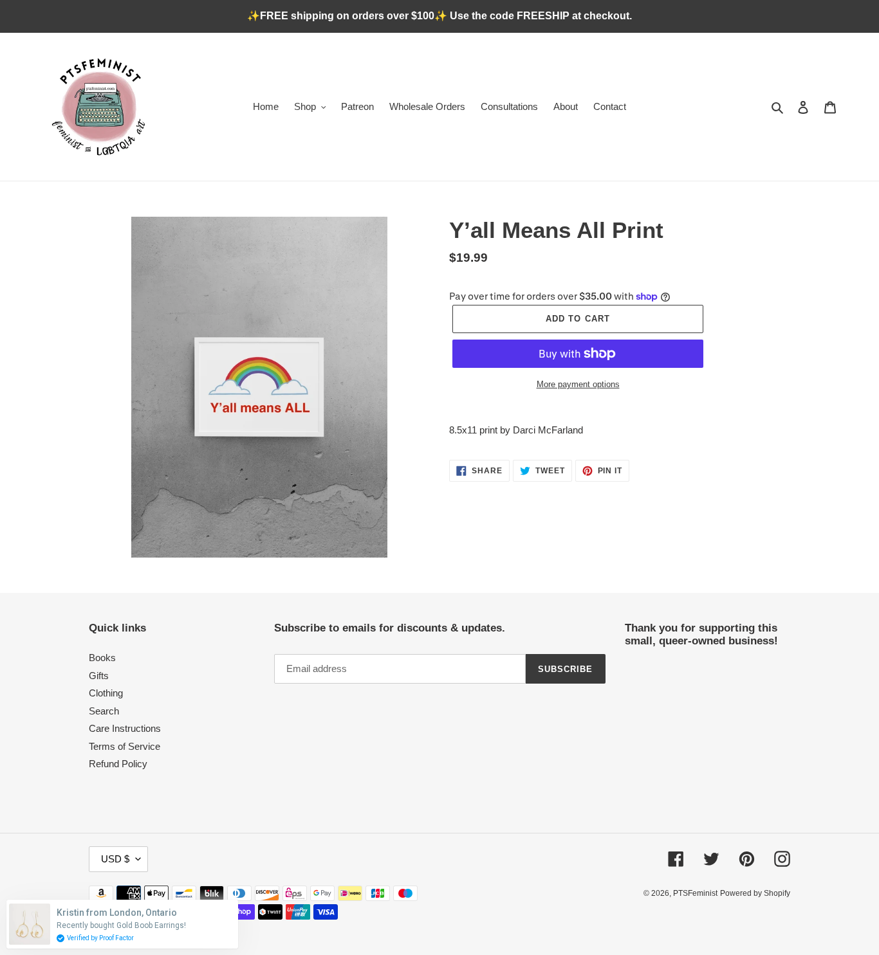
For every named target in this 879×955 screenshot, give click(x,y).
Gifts (99, 675)
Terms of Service (124, 746)
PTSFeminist (695, 893)
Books (102, 657)
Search (104, 710)
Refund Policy (118, 763)
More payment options (578, 384)
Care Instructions (125, 728)
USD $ (115, 858)
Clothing (106, 692)
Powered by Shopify (755, 893)
